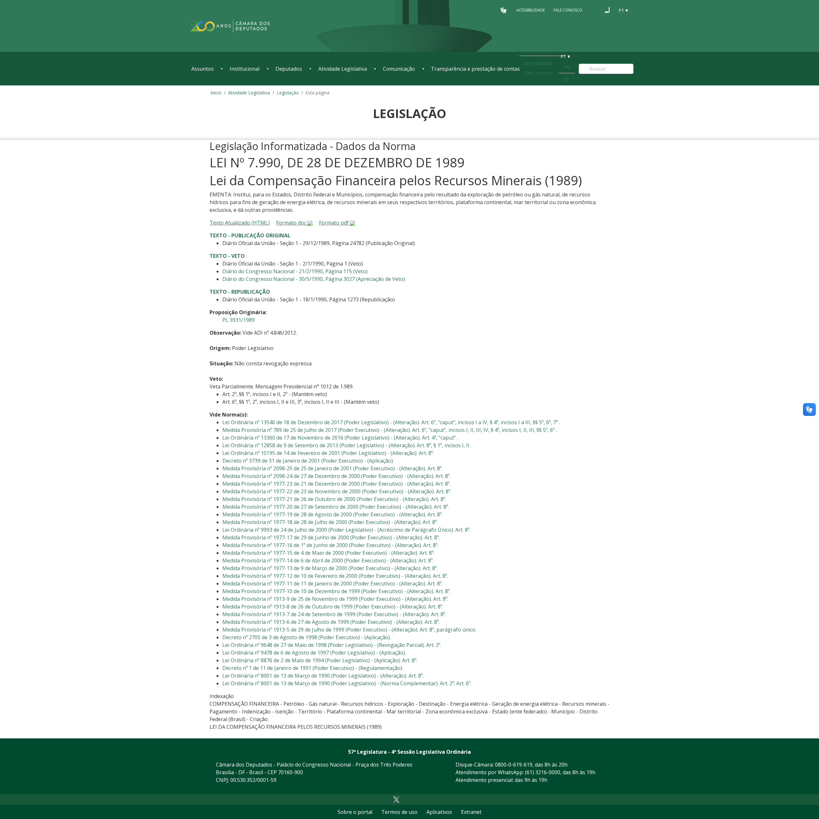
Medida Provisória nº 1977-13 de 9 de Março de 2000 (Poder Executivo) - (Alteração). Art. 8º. (330, 568)
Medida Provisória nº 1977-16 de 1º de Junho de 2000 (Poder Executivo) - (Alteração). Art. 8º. (330, 545)
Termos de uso (399, 811)
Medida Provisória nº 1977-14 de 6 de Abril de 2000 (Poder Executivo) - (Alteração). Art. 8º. (327, 560)
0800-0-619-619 (513, 764)
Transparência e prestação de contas (475, 68)
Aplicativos (439, 811)
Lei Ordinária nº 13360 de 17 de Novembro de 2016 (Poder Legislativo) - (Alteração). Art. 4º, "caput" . (340, 437)
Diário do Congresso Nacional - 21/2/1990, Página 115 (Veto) (295, 271)
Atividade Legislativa (342, 68)
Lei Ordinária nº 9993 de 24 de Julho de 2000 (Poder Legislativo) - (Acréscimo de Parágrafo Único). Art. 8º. (346, 529)
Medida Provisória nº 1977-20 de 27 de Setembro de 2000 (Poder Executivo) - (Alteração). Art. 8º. (335, 506)
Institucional (244, 68)
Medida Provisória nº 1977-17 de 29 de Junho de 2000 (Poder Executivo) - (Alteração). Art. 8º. (331, 537)
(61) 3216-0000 (542, 772)
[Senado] (607, 10)
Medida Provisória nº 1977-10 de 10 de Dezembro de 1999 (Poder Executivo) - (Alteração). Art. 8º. (336, 591)
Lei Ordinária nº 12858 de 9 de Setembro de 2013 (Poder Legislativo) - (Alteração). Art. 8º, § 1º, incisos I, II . (347, 445)
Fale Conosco (567, 10)
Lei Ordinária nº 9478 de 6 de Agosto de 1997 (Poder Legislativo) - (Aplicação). (314, 652)
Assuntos (202, 68)
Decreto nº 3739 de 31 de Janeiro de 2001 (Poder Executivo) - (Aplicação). (308, 460)
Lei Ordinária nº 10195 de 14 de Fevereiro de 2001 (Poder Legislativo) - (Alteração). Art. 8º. (328, 453)
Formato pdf (334, 222)
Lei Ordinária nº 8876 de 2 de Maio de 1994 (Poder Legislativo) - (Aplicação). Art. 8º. (319, 660)
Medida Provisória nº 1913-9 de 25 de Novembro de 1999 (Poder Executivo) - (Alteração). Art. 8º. (335, 598)
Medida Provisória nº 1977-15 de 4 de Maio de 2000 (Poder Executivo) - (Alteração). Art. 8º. (328, 552)
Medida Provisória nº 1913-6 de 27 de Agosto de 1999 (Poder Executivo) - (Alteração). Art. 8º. (331, 621)
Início (216, 93)
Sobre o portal (355, 811)
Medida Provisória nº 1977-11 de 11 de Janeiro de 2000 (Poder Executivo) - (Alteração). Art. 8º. (332, 583)
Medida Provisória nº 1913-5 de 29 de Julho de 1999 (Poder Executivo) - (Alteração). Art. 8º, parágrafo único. (349, 629)
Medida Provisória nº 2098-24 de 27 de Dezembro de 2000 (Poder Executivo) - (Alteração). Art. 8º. (336, 476)
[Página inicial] (230, 26)
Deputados (288, 68)
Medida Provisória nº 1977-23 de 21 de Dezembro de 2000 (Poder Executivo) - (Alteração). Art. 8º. (336, 483)
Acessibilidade (530, 10)
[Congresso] (595, 10)
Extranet (471, 811)
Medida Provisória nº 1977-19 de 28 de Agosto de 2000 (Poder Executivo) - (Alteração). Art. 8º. (332, 514)
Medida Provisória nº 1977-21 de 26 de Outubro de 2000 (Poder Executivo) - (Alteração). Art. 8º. (334, 499)
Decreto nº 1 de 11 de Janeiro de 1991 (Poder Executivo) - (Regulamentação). (312, 668)
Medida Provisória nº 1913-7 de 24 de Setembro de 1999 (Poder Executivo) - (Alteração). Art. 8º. (334, 614)
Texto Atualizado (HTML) (240, 222)
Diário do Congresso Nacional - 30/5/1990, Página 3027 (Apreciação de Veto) (313, 278)
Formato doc (291, 222)
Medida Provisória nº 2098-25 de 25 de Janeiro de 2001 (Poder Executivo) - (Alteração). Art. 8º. (332, 468)
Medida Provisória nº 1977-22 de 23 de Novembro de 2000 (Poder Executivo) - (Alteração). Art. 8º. (336, 491)
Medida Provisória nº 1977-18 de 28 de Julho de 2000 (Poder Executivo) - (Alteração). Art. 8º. (330, 522)
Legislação (288, 93)
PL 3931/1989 (238, 319)
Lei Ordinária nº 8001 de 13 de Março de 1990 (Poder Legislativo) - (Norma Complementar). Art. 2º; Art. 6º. (346, 683)
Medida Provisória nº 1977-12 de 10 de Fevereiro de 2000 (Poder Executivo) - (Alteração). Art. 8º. (335, 575)
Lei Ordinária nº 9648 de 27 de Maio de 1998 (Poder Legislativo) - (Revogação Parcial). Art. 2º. (331, 644)
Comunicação (399, 68)
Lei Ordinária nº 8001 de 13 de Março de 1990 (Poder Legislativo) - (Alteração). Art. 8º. (323, 675)
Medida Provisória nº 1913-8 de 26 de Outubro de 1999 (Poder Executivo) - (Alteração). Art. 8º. (332, 606)
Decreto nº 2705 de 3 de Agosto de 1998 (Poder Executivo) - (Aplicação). (306, 637)
